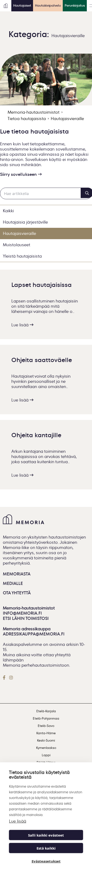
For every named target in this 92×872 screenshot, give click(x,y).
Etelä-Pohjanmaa (46, 719)
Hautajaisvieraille (19, 233)
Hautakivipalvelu (48, 6)
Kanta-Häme (46, 733)
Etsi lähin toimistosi (26, 618)
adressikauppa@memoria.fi (34, 634)
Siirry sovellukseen (19, 174)
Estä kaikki (46, 848)
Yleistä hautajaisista (22, 256)
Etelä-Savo (46, 726)
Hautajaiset (22, 6)
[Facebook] (5, 677)
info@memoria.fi (22, 613)
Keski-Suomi (46, 740)
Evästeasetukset (46, 861)
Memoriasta (16, 574)
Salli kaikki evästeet (46, 835)
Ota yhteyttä (17, 593)
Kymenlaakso (46, 748)
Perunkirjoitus (75, 6)
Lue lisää (20, 325)
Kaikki (8, 210)
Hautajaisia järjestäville (25, 222)
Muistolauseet (16, 244)
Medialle (13, 583)
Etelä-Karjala (46, 711)
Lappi (46, 755)
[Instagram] (11, 677)
